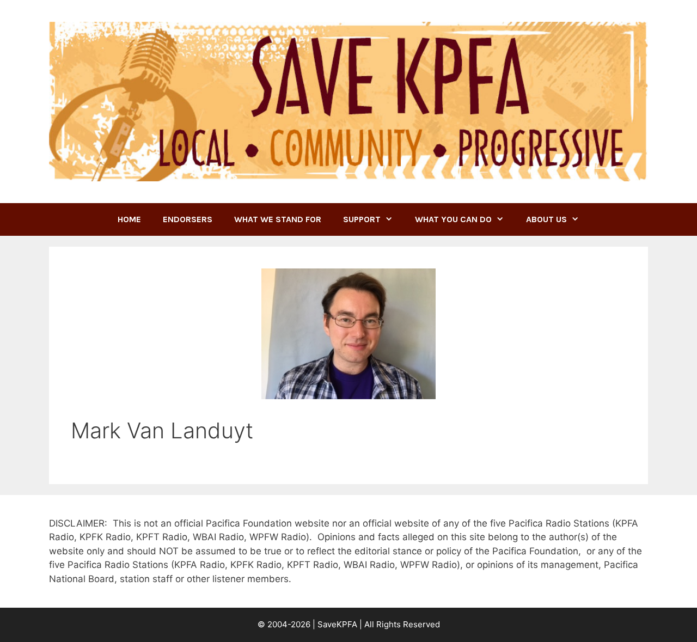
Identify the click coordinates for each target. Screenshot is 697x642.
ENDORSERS (187, 219)
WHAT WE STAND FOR (277, 219)
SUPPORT (362, 219)
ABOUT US (546, 219)
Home (129, 219)
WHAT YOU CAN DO (453, 219)
